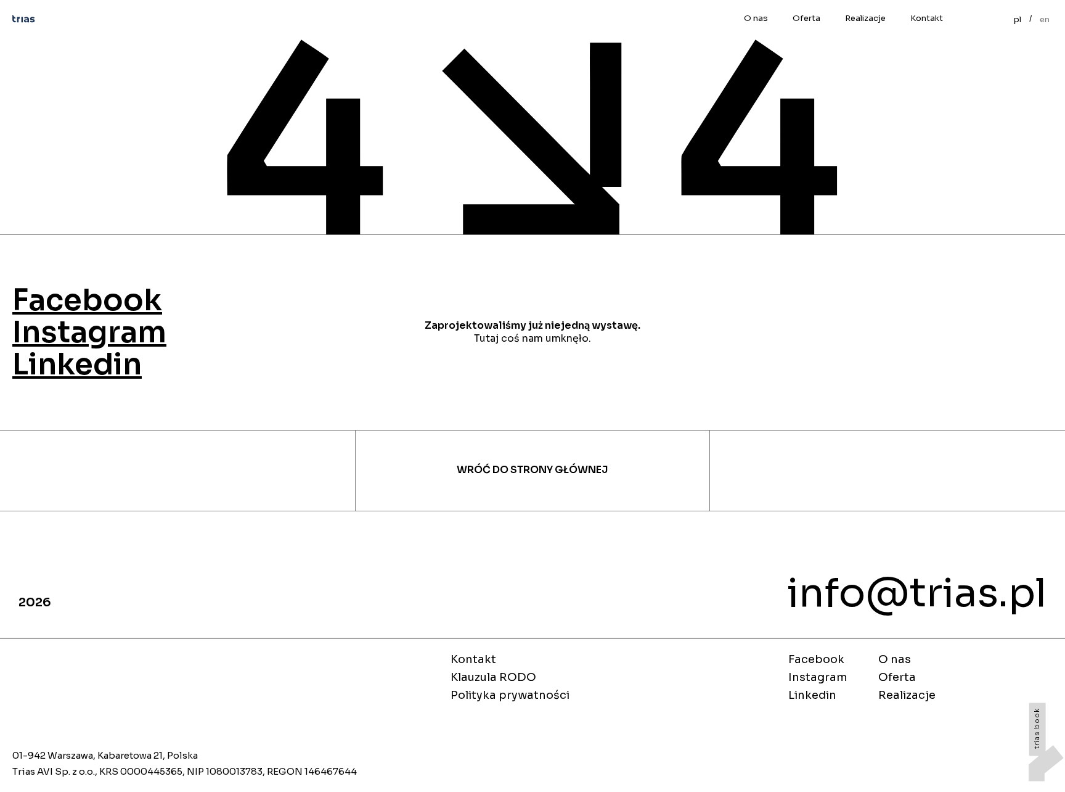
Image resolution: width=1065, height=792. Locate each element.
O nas (756, 18)
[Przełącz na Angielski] (1045, 18)
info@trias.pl (917, 593)
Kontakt (926, 18)
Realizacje (865, 18)
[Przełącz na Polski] (1017, 18)
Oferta (806, 18)
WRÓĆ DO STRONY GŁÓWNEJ (532, 470)
